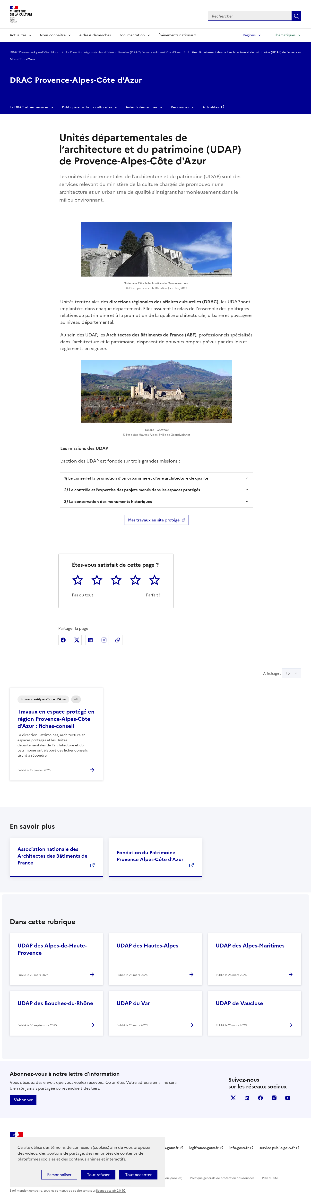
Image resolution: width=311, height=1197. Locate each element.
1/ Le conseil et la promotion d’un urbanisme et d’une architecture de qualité (136, 478)
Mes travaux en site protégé (154, 520)
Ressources (180, 107)
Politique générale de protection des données (222, 1178)
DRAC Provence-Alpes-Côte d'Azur (35, 52)
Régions (249, 35)
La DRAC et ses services (29, 107)
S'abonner (23, 1100)
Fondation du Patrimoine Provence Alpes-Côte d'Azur (150, 856)
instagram (274, 1098)
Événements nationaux (177, 35)
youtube (288, 1098)
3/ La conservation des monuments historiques (108, 501)
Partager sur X (77, 640)
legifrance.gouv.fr (204, 1148)
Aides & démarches (95, 35)
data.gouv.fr (168, 1148)
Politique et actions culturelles (87, 107)
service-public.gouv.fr (277, 1148)
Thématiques (284, 35)
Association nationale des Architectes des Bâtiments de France (52, 856)
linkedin (247, 1098)
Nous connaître (53, 35)
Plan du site (270, 1178)
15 (288, 673)
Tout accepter (138, 1175)
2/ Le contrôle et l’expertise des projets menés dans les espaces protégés (132, 490)
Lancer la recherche (296, 16)
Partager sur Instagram (104, 640)
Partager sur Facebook (63, 640)
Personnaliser (59, 1175)
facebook (260, 1098)
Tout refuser (98, 1175)
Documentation (132, 35)
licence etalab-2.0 (108, 1190)
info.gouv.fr (239, 1148)
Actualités (18, 35)
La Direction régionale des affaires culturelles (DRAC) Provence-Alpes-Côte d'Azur (124, 52)
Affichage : (276, 673)
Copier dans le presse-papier (117, 640)
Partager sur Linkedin (90, 640)
